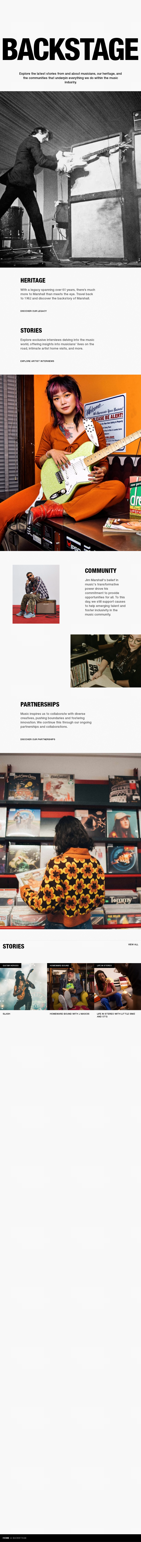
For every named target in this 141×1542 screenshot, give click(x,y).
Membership (93, 7)
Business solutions (73, 7)
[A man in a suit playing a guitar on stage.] (70, 179)
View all (133, 944)
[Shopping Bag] (126, 15)
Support (106, 15)
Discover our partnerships (37, 739)
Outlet (124, 7)
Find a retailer (109, 7)
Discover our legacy (33, 311)
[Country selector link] (132, 7)
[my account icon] (121, 15)
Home (6, 1538)
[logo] (14, 14)
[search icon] (115, 15)
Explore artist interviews (37, 361)
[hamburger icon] (132, 15)
